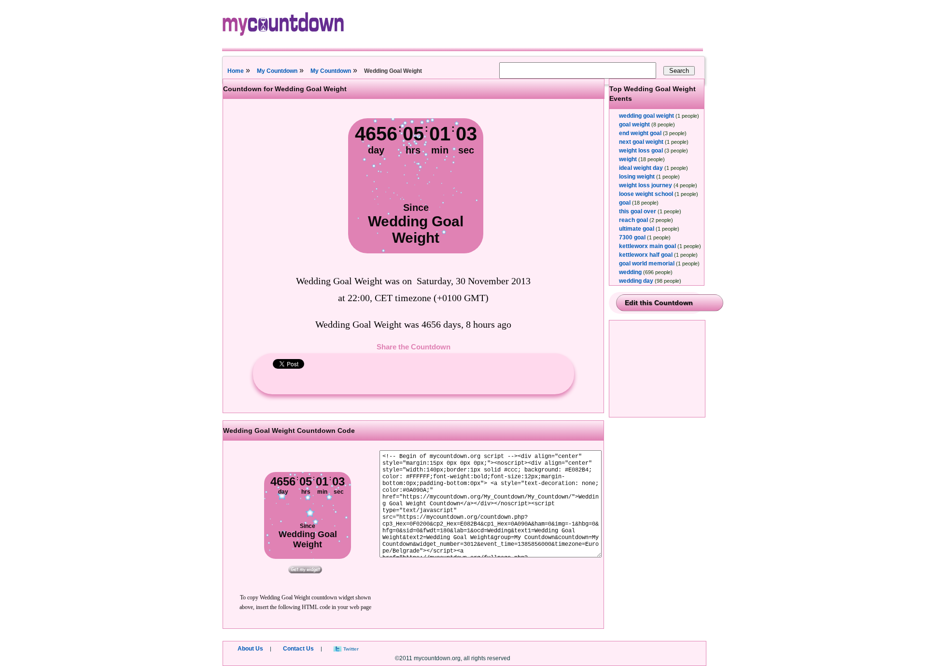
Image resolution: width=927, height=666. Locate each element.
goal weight (634, 124)
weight (628, 159)
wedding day (636, 281)
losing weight (637, 176)
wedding (630, 272)
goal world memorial (646, 263)
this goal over (637, 211)
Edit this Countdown (659, 302)
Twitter (351, 649)
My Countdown (277, 71)
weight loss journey (645, 185)
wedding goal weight (646, 115)
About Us (250, 648)
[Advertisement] (657, 368)
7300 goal (632, 237)
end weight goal (640, 133)
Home (235, 71)
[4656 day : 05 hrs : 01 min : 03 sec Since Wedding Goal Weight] (415, 251)
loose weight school (646, 194)
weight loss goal (641, 150)
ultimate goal (636, 228)
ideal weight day (641, 168)
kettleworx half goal (646, 254)
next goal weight (641, 142)
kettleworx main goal (647, 246)
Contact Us (298, 648)
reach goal (633, 220)
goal (625, 202)
